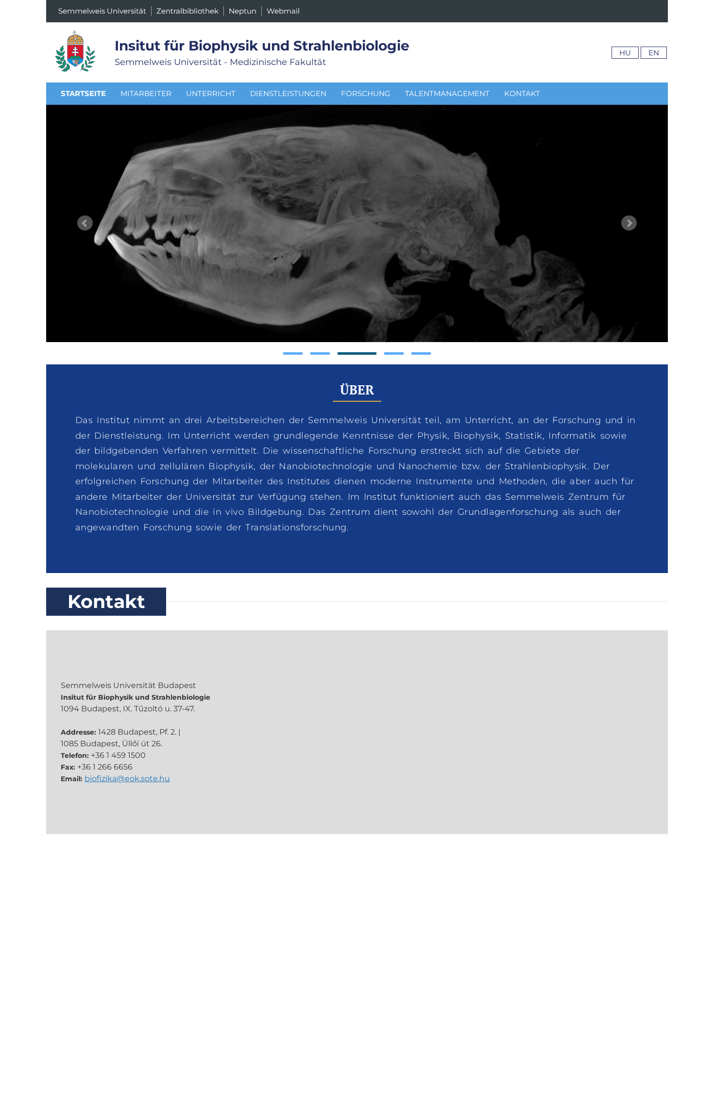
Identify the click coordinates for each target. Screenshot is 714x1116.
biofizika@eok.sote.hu (127, 778)
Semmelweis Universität (102, 11)
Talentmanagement (447, 93)
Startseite (83, 93)
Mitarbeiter (145, 93)
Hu (625, 52)
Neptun (242, 11)
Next (629, 223)
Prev (85, 223)
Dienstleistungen (288, 93)
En (653, 52)
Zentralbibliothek (187, 11)
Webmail (283, 11)
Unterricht (211, 93)
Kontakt (522, 93)
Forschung (366, 93)
